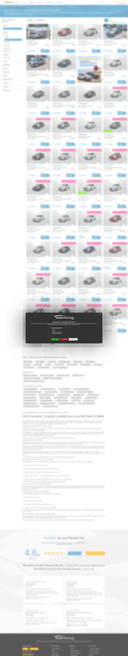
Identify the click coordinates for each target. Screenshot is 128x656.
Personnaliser (73, 339)
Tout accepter (55, 339)
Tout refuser (64, 339)
